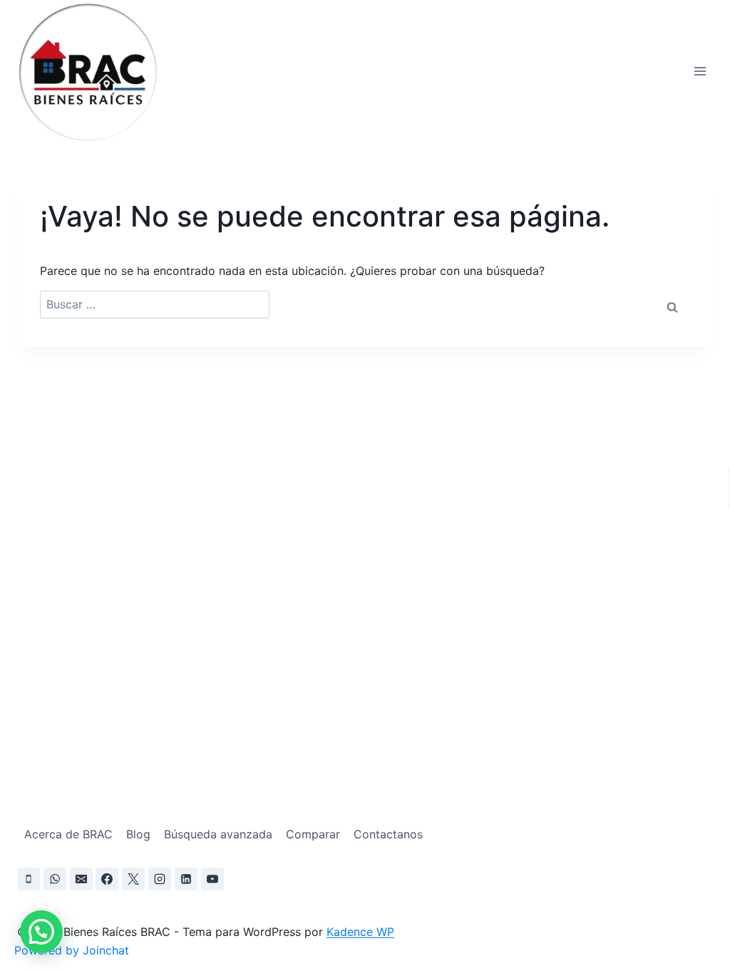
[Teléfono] (28, 879)
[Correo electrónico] (81, 879)
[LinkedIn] (186, 879)
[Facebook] (107, 879)
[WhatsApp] (54, 879)
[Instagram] (159, 879)
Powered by (71, 950)
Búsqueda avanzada (218, 834)
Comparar (313, 834)
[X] (133, 879)
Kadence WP (360, 932)
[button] (41, 931)
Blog (138, 834)
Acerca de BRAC (68, 834)
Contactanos (388, 834)
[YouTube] (212, 879)
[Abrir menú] (700, 71)
